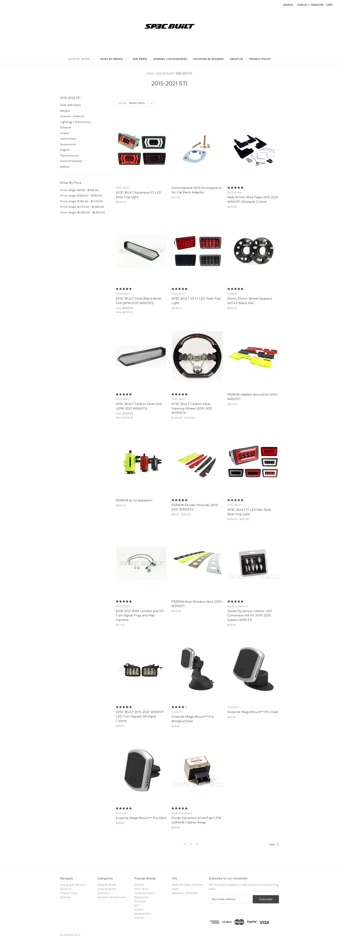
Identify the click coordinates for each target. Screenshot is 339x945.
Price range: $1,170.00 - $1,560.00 (82, 206)
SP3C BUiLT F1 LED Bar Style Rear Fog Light (249, 512)
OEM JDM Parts (70, 105)
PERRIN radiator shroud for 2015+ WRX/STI (252, 397)
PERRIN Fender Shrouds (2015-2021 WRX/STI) (195, 507)
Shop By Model (79, 59)
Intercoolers (68, 138)
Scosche (139, 901)
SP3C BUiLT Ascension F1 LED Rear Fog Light (138, 195)
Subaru (139, 909)
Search (288, 4)
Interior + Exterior (72, 116)
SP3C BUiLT (141, 889)
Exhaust (65, 127)
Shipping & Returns (208, 59)
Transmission (69, 155)
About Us (236, 59)
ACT (136, 905)
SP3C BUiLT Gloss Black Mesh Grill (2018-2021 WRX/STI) (138, 301)
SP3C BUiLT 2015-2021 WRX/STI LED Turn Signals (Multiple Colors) (140, 716)
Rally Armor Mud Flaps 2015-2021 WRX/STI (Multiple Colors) (252, 199)
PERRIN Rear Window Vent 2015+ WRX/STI (197, 604)
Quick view (138, 142)
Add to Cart (197, 156)
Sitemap (65, 897)
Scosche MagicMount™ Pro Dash (253, 712)
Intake (64, 133)
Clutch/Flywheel (71, 161)
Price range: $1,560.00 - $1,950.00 (82, 212)
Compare (140, 149)
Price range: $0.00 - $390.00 (79, 190)
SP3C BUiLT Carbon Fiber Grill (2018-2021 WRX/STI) (138, 406)
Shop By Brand (111, 59)
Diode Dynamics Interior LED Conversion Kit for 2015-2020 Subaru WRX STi (249, 615)
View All (139, 917)
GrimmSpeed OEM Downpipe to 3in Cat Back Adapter (196, 190)
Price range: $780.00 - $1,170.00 (81, 201)
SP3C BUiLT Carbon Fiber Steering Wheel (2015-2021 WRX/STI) (191, 408)
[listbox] (141, 103)
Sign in (302, 4)
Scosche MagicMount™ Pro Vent (141, 818)
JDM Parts (139, 59)
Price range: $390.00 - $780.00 (81, 195)
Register (317, 4)
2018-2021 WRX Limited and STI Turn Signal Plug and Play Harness (140, 615)
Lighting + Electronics (75, 122)
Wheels (65, 110)
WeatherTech (142, 913)
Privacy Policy (260, 59)
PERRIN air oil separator (134, 500)
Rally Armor (141, 897)
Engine (65, 150)
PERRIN (139, 885)
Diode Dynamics (144, 893)
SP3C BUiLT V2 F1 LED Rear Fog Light (195, 301)
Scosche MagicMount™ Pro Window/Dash (192, 719)
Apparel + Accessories (170, 59)
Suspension (68, 144)
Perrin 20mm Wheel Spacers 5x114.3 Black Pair (249, 301)
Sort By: (122, 102)
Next (272, 844)
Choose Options (141, 156)
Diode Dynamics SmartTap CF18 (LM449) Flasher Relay (196, 820)
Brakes (64, 166)
